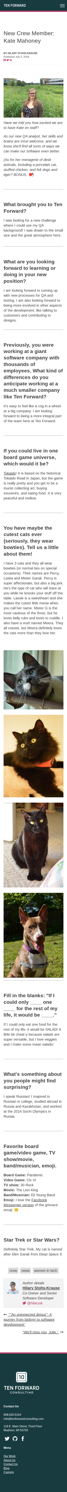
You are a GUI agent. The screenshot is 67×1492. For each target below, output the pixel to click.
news (25, 1271)
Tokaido (10, 473)
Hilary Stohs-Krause (41, 1288)
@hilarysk (34, 1303)
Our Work (10, 1456)
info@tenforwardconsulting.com (24, 1418)
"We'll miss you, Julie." (41, 1332)
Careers (9, 1472)
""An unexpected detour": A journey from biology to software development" (29, 1319)
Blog (6, 1468)
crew (13, 1271)
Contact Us (11, 1464)
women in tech (45, 1271)
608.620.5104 (12, 1414)
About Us (9, 1460)
